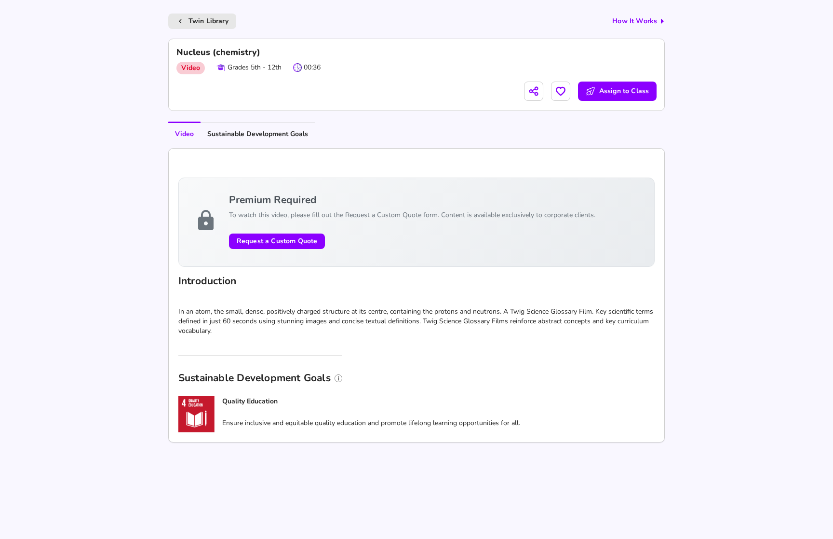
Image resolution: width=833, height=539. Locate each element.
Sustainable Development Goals (257, 133)
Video (184, 133)
